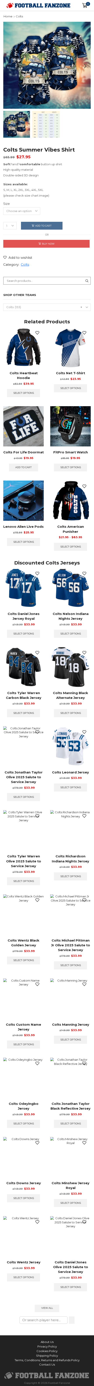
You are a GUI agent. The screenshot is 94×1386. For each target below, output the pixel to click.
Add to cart (43, 225)
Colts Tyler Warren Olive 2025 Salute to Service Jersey (23, 861)
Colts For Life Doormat (23, 452)
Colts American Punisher (70, 529)
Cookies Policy (47, 1351)
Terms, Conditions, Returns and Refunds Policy (47, 1360)
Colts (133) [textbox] (44, 307)
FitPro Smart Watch (70, 452)
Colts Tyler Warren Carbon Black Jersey (23, 695)
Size (6, 204)
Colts (19, 16)
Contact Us (47, 1364)
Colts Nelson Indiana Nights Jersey (71, 616)
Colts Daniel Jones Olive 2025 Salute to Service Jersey (70, 1267)
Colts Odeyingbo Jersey (23, 1106)
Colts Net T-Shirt (70, 373)
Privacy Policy (47, 1346)
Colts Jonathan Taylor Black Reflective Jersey (70, 1106)
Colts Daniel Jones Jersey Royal (24, 616)
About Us (47, 1342)
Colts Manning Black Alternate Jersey (70, 695)
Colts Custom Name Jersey (23, 1027)
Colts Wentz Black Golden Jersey (23, 942)
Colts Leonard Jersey (70, 772)
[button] (8, 66)
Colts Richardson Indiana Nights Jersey (70, 858)
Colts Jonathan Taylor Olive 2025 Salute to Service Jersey (24, 777)
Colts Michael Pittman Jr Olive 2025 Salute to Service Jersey (70, 945)
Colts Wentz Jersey (23, 1262)
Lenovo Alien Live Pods (23, 527)
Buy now (48, 243)
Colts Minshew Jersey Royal (70, 1185)
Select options (23, 392)
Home (7, 16)
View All (47, 1307)
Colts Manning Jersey (70, 1025)
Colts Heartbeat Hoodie (24, 375)
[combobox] (47, 307)
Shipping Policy (47, 1355)
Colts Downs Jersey (23, 1183)
